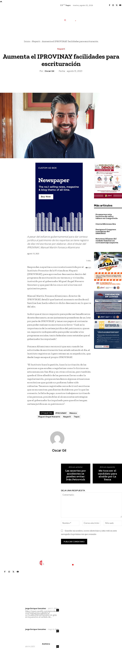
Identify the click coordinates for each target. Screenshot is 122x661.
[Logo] (71, 20)
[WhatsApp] (68, 81)
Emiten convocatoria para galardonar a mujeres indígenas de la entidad (73, 636)
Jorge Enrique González (35, 608)
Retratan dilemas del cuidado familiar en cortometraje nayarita (107, 241)
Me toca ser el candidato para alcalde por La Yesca (107, 475)
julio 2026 (95, 606)
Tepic (77, 416)
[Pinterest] (61, 81)
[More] (75, 81)
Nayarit (36, 41)
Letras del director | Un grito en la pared (41, 600)
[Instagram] (113, 5)
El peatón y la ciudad (39, 640)
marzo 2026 (96, 624)
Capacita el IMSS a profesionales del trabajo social (71, 601)
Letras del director (33, 606)
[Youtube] (120, 5)
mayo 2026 (95, 615)
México (73, 413)
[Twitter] (116, 5)
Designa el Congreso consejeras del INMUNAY (106, 231)
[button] (84, 30)
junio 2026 (95, 611)
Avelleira (46, 644)
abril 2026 (95, 620)
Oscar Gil (49, 71)
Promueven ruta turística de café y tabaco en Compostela (107, 216)
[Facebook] (109, 5)
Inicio (27, 41)
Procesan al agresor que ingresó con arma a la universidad (73, 625)
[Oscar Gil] (59, 438)
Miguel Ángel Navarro (49, 416)
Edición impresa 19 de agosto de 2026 (73, 609)
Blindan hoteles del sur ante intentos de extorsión (73, 617)
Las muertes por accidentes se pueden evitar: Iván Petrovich (75, 475)
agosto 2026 (96, 602)
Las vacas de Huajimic (40, 623)
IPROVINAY (61, 413)
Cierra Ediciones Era (106, 224)
